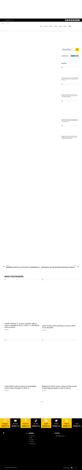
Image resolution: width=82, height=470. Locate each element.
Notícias (51, 26)
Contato (65, 26)
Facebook (26, 423)
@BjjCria (5, 426)
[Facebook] (66, 20)
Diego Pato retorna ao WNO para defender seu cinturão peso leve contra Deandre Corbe (69, 137)
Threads (66, 423)
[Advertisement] (41, 9)
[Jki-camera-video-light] (79, 20)
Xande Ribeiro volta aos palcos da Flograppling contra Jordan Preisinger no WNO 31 (20, 387)
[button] (71, 56)
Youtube (55, 26)
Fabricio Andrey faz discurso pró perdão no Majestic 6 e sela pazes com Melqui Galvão (69, 95)
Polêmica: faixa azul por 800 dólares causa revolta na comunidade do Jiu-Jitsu (70, 79)
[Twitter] (75, 20)
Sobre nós (46, 26)
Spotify (46, 423)
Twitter (56, 423)
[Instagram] (67, 20)
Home (41, 26)
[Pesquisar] (77, 49)
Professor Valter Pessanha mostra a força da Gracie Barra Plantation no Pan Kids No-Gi (69, 120)
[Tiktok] (73, 20)
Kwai (76, 423)
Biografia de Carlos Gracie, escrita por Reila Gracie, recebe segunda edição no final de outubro (59, 387)
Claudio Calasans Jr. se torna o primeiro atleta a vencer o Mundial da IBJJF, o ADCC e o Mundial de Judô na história (21, 325)
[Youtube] (69, 20)
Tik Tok (36, 423)
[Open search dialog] (70, 26)
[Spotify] (71, 20)
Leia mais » (6, 329)
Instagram (5, 423)
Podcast (60, 26)
